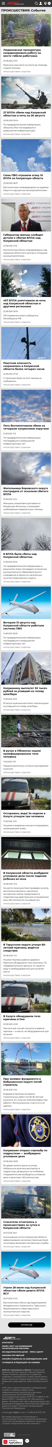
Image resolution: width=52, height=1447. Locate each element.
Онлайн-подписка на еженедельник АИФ (24, 1359)
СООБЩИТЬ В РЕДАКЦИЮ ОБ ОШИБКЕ (21, 1362)
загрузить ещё (26, 1325)
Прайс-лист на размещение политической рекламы (17, 1347)
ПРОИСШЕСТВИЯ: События (16, 72)
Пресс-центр (36, 1352)
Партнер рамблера (24, 1435)
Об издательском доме (15, 1352)
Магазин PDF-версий (13, 1355)
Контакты (7, 1342)
